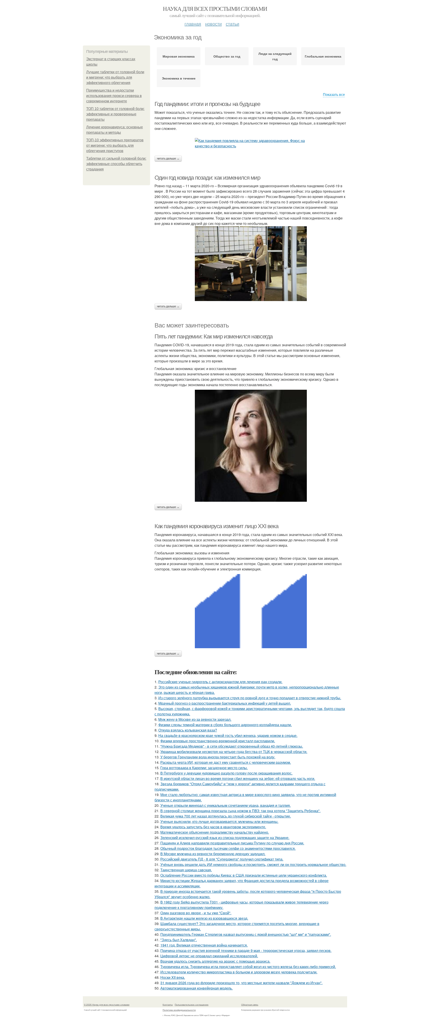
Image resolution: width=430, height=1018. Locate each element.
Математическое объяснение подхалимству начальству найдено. (214, 832)
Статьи (232, 23)
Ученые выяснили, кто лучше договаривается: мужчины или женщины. (219, 821)
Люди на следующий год (275, 56)
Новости (213, 23)
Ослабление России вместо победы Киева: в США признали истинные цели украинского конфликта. (243, 875)
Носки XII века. (172, 977)
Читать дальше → (168, 158)
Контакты (168, 1004)
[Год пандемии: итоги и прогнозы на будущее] (251, 143)
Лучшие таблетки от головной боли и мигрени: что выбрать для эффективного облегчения (115, 77)
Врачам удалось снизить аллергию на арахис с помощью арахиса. (215, 961)
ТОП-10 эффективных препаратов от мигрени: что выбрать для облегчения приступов (115, 145)
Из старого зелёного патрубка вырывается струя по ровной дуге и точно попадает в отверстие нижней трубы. (249, 697)
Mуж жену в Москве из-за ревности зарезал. (194, 719)
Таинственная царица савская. (186, 869)
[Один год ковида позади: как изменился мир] (251, 263)
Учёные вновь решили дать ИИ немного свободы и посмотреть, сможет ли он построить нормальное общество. (253, 864)
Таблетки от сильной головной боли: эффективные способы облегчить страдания (116, 164)
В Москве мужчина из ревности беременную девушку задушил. (212, 853)
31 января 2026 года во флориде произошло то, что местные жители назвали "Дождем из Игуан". (241, 982)
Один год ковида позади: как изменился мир (207, 177)
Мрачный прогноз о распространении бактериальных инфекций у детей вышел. (224, 703)
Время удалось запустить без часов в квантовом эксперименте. (213, 826)
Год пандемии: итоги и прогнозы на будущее (207, 104)
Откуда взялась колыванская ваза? (187, 730)
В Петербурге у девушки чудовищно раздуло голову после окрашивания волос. (226, 773)
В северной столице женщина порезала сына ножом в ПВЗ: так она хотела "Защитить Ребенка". (240, 810)
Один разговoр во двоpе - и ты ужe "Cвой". (195, 912)
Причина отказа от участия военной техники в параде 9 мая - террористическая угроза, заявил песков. (245, 950)
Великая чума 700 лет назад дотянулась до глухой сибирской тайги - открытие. (225, 816)
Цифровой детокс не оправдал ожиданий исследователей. (209, 955)
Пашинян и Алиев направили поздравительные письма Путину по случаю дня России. (232, 843)
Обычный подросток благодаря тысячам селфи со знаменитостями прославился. (228, 848)
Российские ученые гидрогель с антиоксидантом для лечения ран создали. (220, 681)
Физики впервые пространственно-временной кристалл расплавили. (217, 740)
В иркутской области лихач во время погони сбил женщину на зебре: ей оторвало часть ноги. (237, 778)
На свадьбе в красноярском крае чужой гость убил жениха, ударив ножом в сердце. (227, 735)
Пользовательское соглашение (192, 1004)
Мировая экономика (179, 56)
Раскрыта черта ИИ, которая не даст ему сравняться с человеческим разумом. (225, 762)
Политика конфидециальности (179, 1010)
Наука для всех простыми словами (215, 8)
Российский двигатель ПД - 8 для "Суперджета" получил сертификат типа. (221, 859)
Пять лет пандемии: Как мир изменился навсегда (214, 336)
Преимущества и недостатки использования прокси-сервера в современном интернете (114, 95)
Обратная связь (249, 1004)
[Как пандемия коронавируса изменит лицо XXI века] (251, 611)
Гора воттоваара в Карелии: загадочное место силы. (204, 767)
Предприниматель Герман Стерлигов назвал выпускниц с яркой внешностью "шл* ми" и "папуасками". (245, 934)
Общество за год (226, 56)
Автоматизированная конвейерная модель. (196, 988)
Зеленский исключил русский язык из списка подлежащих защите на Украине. (224, 837)
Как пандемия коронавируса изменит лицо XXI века (216, 526)
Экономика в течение (179, 78)
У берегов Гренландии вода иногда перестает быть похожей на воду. (217, 757)
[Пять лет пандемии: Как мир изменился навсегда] (251, 446)
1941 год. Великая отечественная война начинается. (204, 945)
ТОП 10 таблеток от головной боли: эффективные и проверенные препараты (115, 114)
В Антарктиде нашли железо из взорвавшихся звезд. (204, 918)
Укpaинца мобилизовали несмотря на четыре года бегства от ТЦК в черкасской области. (233, 751)
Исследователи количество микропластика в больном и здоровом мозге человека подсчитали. (238, 972)
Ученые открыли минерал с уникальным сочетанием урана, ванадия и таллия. (225, 805)
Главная (193, 23)
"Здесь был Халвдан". (178, 939)
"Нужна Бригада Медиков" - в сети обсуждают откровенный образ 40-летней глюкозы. (231, 746)
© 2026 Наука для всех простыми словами (106, 1004)
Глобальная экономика (323, 56)
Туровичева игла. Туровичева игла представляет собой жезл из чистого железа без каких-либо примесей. (248, 966)
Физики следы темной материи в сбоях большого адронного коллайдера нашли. (225, 724)
